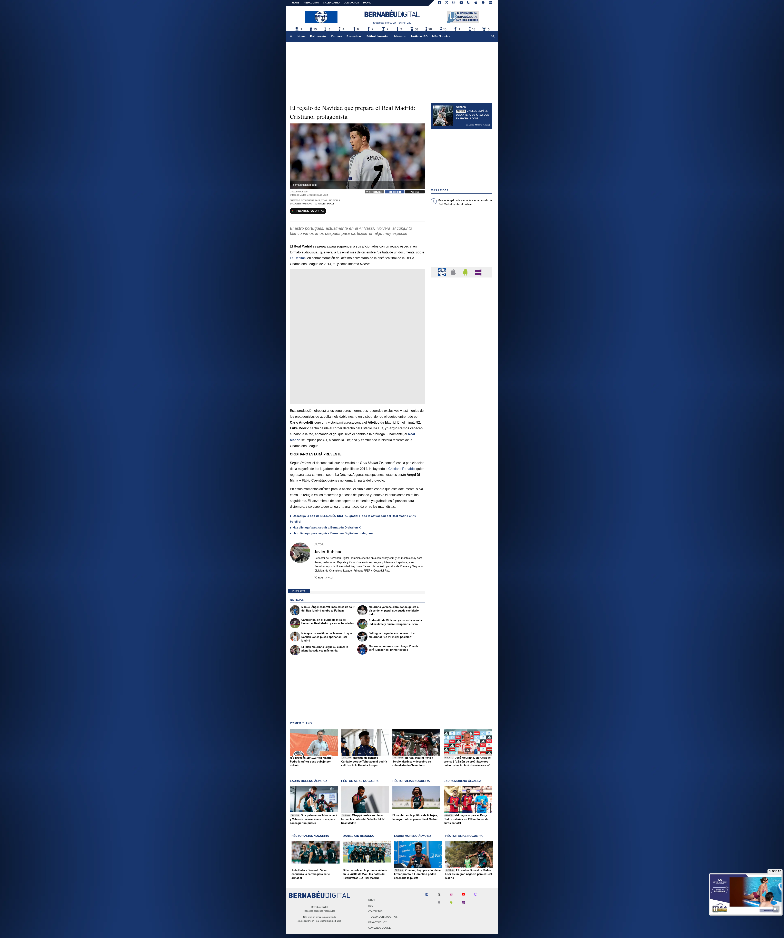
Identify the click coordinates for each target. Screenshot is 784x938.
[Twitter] (447, 3)
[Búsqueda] (493, 36)
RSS (370, 906)
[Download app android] (483, 3)
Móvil (371, 900)
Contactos (375, 911)
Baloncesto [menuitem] (318, 36)
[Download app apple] (476, 3)
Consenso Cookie (379, 928)
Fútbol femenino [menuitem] (378, 36)
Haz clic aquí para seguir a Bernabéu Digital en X (327, 527)
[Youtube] (461, 3)
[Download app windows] (490, 3)
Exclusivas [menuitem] (354, 36)
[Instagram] (454, 3)
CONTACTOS (351, 2)
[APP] (442, 272)
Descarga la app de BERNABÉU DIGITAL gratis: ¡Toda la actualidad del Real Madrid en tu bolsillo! (353, 518)
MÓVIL (367, 2)
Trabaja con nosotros (383, 917)
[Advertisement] (461, 238)
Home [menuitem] (301, 36)
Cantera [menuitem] (336, 36)
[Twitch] (469, 3)
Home (295, 2)
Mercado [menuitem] (400, 36)
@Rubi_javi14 (325, 203)
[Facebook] (439, 3)
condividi (394, 192)
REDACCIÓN (311, 2)
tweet (414, 192)
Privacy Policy (377, 922)
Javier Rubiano (302, 203)
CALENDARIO (331, 2)
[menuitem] (291, 36)
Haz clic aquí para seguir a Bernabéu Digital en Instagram (333, 533)
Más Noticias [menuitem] (441, 36)
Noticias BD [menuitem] (419, 36)
